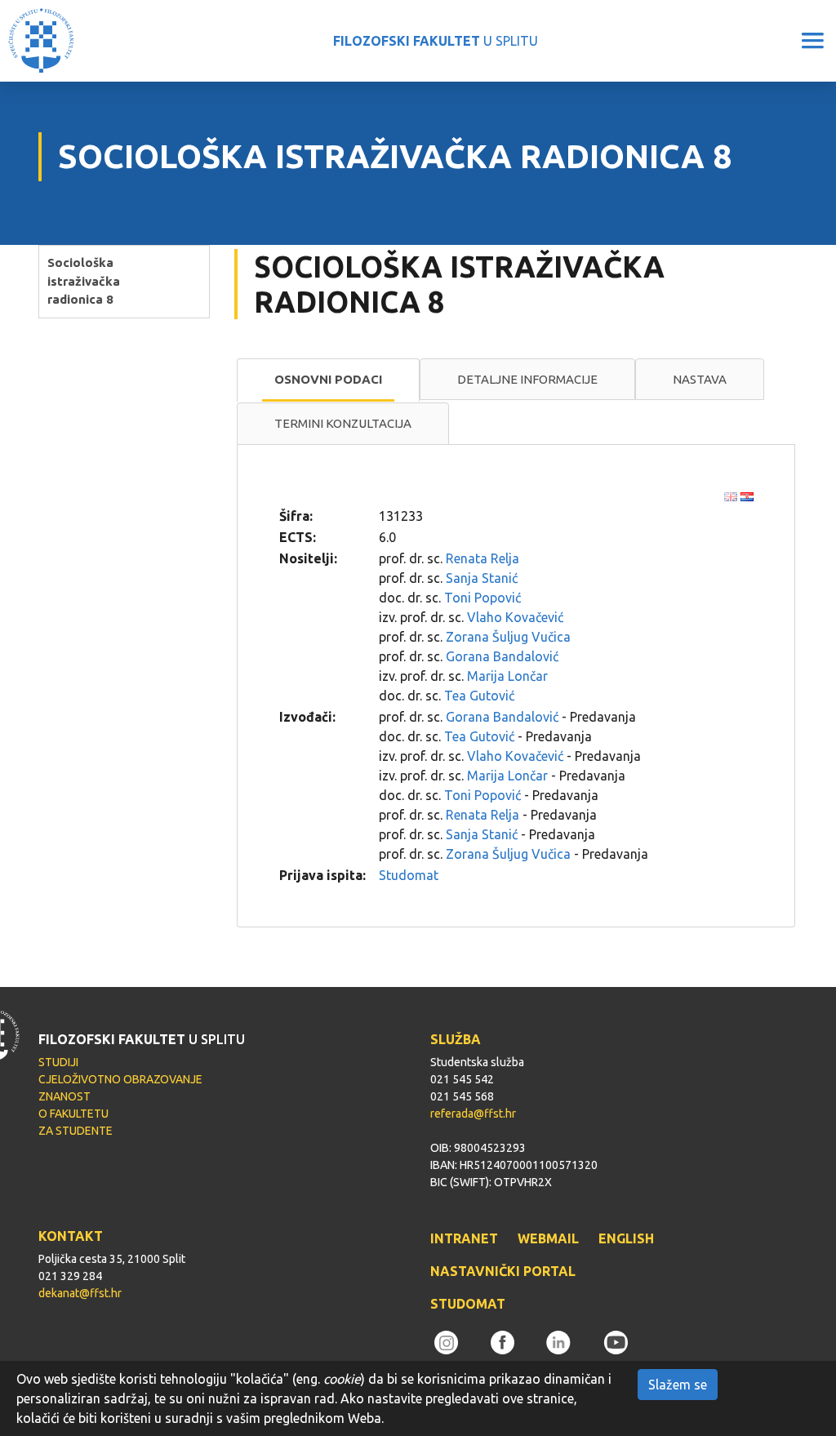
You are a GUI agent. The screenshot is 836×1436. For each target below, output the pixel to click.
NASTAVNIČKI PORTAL (503, 1271)
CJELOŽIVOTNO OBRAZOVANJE (120, 1079)
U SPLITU (435, 40)
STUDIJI (58, 1062)
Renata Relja (482, 558)
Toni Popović (482, 597)
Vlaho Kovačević (515, 617)
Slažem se (677, 1384)
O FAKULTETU (73, 1113)
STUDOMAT (467, 1303)
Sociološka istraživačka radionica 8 (83, 281)
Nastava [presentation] (700, 379)
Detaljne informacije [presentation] (527, 379)
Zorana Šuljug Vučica (508, 636)
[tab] (328, 380)
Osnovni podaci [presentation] (328, 379)
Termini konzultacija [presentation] (342, 423)
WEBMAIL (548, 1238)
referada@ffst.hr (473, 1113)
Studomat (408, 875)
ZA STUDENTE (75, 1130)
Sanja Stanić (482, 578)
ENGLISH (626, 1238)
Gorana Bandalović (502, 656)
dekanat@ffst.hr (80, 1293)
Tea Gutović (479, 695)
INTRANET (464, 1238)
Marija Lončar (507, 676)
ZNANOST (64, 1096)
